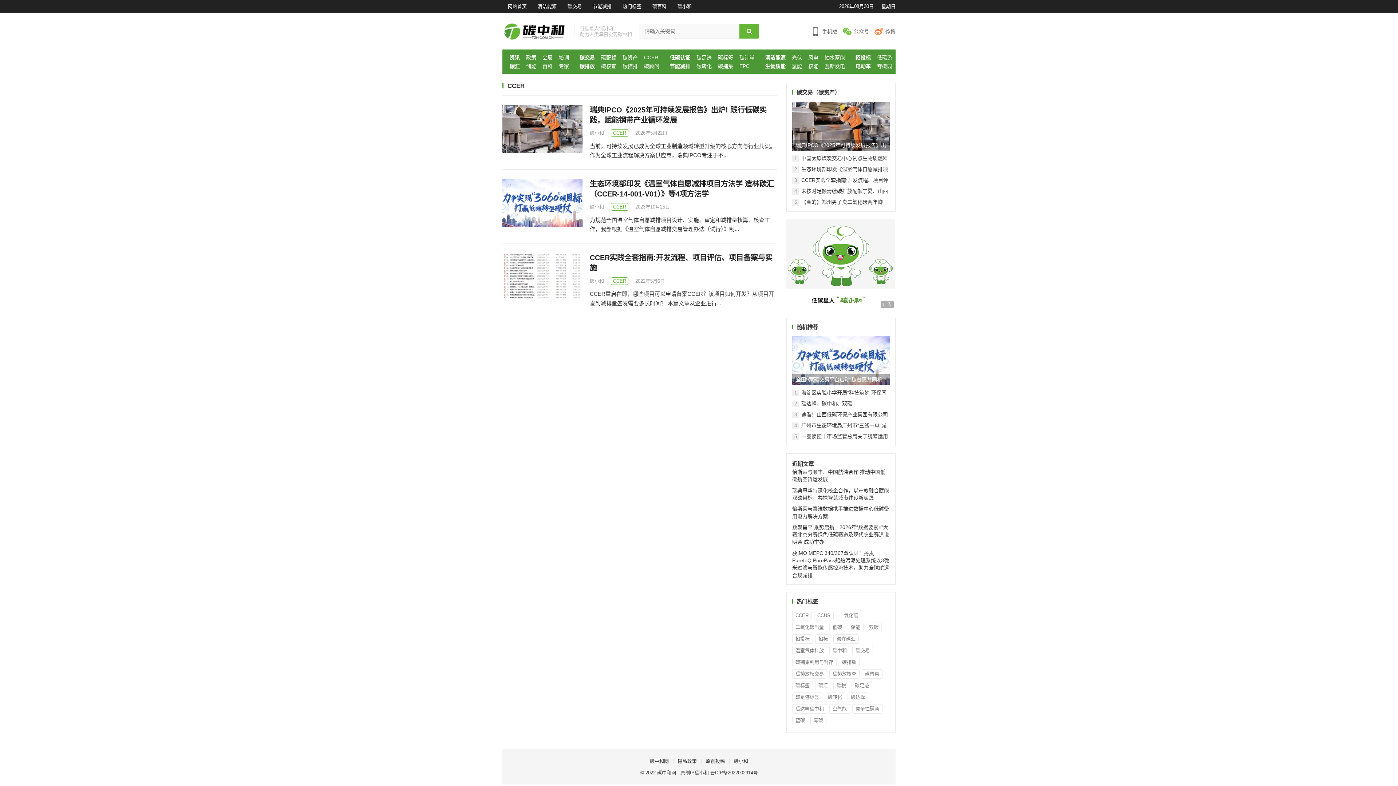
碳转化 (704, 66)
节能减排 (602, 6)
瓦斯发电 (835, 66)
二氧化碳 (848, 615)
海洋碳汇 (846, 639)
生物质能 (775, 66)
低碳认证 (680, 57)
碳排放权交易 (809, 673)
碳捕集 (725, 66)
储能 (531, 66)
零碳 (818, 720)
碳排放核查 (844, 673)
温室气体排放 (809, 650)
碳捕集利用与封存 (814, 662)
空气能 (840, 708)
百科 (547, 66)
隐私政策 (687, 761)
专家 (564, 66)
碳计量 (747, 57)
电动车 (863, 66)
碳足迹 (704, 57)
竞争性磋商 (867, 708)
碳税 (841, 685)
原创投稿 (715, 761)
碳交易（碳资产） (818, 92)
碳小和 (685, 6)
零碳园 (884, 66)
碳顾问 (651, 66)
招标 (823, 639)
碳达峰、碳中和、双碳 (826, 403)
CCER (651, 57)
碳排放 (587, 66)
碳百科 (659, 6)
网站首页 (517, 6)
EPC (744, 66)
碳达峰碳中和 (809, 708)
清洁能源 (547, 6)
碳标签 (725, 57)
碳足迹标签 (807, 697)
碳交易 (575, 6)
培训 (564, 57)
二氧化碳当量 (809, 627)
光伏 (797, 57)
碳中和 (840, 650)
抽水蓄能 (835, 57)
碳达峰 (858, 697)
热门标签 (632, 6)
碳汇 (515, 66)
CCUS (823, 615)
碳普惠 (872, 673)
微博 (890, 31)
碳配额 (608, 57)
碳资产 (630, 57)
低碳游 (884, 57)
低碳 (837, 627)
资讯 (515, 57)
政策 (531, 57)
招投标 (863, 57)
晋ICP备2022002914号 (734, 772)
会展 (547, 57)
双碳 (873, 627)
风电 (813, 57)
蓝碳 (800, 720)
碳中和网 (659, 761)
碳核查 (608, 66)
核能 (813, 66)
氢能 (797, 66)
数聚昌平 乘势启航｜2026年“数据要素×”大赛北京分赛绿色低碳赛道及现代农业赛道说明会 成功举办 (840, 534)
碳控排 (630, 66)
